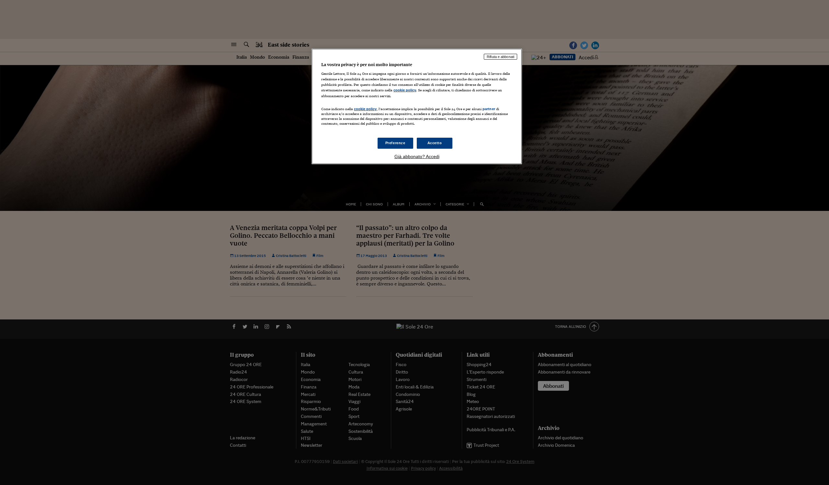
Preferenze (395, 143)
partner (489, 109)
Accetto (434, 143)
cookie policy (404, 90)
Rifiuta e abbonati (500, 57)
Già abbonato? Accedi (416, 156)
